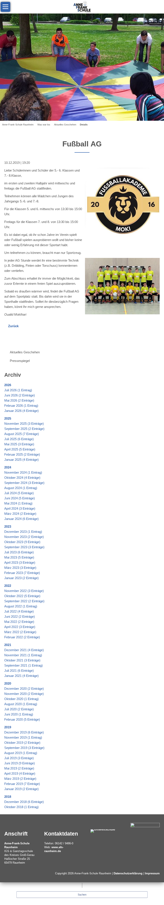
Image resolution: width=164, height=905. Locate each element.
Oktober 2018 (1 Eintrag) (21, 807)
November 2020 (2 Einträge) (24, 694)
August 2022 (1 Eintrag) (20, 606)
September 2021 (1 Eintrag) (23, 665)
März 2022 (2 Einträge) (20, 632)
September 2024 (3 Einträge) (24, 483)
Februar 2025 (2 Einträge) (22, 454)
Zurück (13, 326)
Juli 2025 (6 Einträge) (19, 439)
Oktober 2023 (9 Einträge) (22, 542)
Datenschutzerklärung (128, 873)
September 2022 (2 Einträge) (24, 601)
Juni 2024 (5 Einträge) (19, 498)
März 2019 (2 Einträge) (20, 778)
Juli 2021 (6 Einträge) (19, 670)
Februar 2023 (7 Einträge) (22, 573)
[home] (82, 6)
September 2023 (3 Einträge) (24, 547)
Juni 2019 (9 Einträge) (19, 763)
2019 (7, 727)
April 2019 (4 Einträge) (19, 773)
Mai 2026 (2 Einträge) (19, 400)
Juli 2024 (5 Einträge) (19, 493)
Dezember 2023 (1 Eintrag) (23, 531)
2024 (7, 467)
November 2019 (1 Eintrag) (23, 737)
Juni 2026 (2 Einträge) (19, 395)
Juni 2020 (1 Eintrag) (18, 714)
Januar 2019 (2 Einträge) (21, 789)
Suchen (82, 894)
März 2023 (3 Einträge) (20, 567)
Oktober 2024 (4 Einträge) (22, 477)
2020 (7, 683)
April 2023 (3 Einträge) (19, 562)
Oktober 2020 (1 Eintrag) (21, 699)
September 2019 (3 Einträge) (24, 748)
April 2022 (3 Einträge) (19, 627)
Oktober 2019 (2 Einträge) (22, 742)
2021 (7, 645)
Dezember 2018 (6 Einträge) (24, 802)
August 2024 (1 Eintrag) (20, 488)
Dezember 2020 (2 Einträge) (24, 688)
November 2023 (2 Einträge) (24, 537)
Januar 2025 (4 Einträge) (21, 459)
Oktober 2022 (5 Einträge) (22, 596)
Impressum (152, 873)
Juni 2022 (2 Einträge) (19, 616)
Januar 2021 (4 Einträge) (21, 676)
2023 (7, 526)
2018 (7, 796)
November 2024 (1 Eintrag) (23, 472)
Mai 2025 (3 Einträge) (19, 444)
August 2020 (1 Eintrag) (20, 704)
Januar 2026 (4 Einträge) (21, 411)
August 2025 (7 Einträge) (21, 434)
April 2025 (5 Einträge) (19, 449)
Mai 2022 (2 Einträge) (19, 621)
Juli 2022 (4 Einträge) (19, 611)
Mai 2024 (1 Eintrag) (18, 503)
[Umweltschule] (103, 831)
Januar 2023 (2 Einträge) (21, 578)
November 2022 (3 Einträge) (24, 591)
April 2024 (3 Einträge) (19, 508)
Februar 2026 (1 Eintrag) (21, 405)
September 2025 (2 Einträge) (24, 429)
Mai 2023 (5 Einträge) (19, 557)
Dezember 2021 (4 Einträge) (24, 650)
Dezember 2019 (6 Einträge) (24, 732)
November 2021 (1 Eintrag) (23, 655)
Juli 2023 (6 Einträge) (19, 552)
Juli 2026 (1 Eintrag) (18, 390)
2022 (7, 585)
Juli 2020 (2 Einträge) (19, 709)
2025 (7, 418)
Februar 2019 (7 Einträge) (22, 784)
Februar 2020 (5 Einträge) (22, 719)
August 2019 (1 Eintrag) (20, 753)
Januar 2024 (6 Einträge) (21, 519)
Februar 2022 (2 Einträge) (22, 637)
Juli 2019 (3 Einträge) (19, 758)
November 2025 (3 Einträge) (24, 423)
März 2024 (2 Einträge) (20, 513)
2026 (7, 385)
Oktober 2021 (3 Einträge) (22, 660)
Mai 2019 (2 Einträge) (19, 768)
